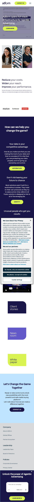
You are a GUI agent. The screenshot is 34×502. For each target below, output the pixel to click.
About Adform (7, 431)
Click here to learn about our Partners (14, 264)
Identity (17, 202)
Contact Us (20, 3)
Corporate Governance (10, 463)
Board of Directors (8, 454)
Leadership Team (8, 449)
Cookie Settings (17, 280)
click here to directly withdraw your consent (15, 242)
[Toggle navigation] (30, 3)
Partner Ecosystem (9, 439)
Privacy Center (7, 468)
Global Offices (7, 435)
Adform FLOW (17, 168)
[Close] (30, 220)
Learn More (10, 28)
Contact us (17, 409)
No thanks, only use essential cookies (17, 270)
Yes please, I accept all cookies (17, 275)
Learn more (16, 498)
